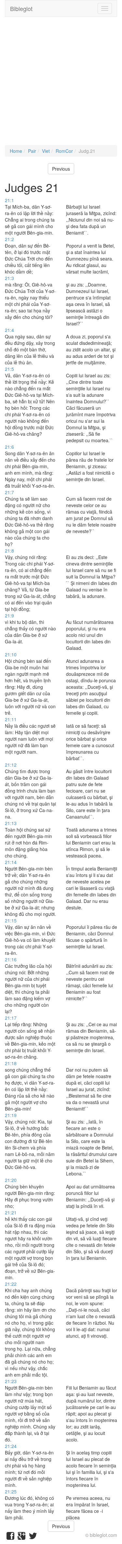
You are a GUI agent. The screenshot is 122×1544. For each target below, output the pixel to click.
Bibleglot (21, 8)
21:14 (11, 862)
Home (16, 151)
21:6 (9, 447)
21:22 (11, 1284)
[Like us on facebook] (10, 1537)
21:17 (11, 1018)
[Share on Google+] (21, 1537)
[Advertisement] (61, 84)
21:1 (9, 200)
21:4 (9, 330)
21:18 (11, 1063)
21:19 (11, 1115)
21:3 (9, 278)
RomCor (64, 151)
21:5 (9, 369)
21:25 (11, 1491)
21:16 (11, 959)
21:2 (9, 239)
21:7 (9, 492)
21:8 (9, 550)
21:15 (11, 920)
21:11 (11, 719)
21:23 (11, 1381)
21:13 (11, 823)
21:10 (11, 654)
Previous (61, 168)
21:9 (9, 615)
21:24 (11, 1446)
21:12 (11, 764)
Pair (32, 151)
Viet (46, 151)
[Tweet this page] (33, 1537)
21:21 (11, 1212)
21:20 (11, 1180)
